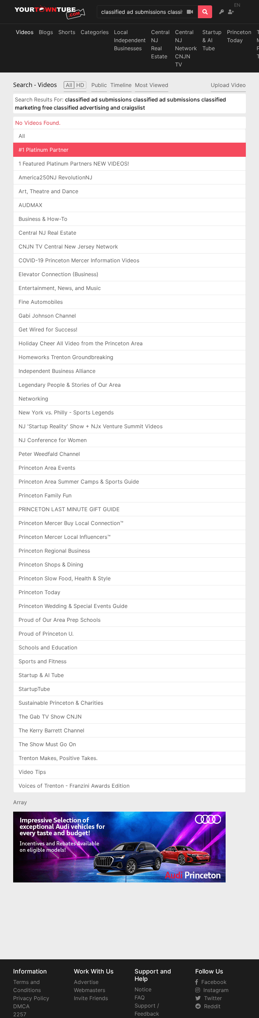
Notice (143, 989)
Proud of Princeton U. (46, 633)
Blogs (46, 32)
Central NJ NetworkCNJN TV (186, 48)
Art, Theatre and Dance (48, 191)
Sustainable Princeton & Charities (61, 702)
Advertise (86, 982)
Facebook (212, 982)
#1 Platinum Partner (43, 149)
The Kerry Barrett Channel (51, 730)
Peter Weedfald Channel (49, 453)
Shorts (66, 32)
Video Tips (32, 771)
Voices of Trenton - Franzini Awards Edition (74, 785)
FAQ (140, 997)
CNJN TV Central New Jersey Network (68, 246)
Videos (24, 32)
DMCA (21, 1006)
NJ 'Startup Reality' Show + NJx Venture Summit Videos (91, 426)
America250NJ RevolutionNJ (55, 177)
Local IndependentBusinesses (130, 40)
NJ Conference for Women (53, 440)
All (22, 136)
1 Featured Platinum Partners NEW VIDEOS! (74, 163)
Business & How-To (43, 218)
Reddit (211, 1006)
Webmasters (89, 990)
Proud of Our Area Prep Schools (59, 619)
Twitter (211, 998)
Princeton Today (239, 36)
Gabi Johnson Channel (47, 315)
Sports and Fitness (42, 661)
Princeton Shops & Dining (51, 564)
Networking (33, 398)
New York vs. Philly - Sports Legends (66, 412)
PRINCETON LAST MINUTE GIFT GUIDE (69, 509)
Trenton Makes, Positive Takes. (58, 758)
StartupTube (34, 689)
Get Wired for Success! (48, 329)
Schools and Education (48, 647)
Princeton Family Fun (45, 495)
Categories (95, 32)
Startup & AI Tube (212, 40)
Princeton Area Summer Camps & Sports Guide (79, 481)
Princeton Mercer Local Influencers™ (65, 536)
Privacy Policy (31, 998)
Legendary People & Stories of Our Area (70, 384)
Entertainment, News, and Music (60, 288)
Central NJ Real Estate (47, 232)
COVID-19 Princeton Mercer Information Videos (79, 260)
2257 (19, 1014)
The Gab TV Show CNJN (50, 716)
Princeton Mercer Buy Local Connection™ (71, 523)
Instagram (214, 990)
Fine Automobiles (41, 301)
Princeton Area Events (47, 467)
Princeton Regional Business (54, 550)
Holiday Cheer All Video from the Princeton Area (81, 343)
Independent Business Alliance (57, 371)
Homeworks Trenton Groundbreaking (66, 357)
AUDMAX (30, 205)
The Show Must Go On (47, 744)
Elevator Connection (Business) (58, 274)
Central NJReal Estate (160, 44)
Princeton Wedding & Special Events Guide (73, 606)
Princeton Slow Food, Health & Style (65, 578)
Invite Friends (91, 998)
